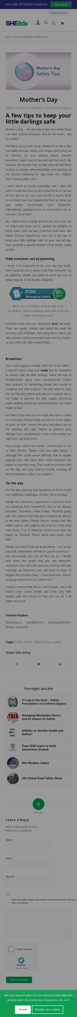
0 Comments (36, 107)
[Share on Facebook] (17, 664)
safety (57, 642)
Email (9, 858)
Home (8, 37)
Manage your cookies (47, 1009)
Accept (23, 1009)
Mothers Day (43, 642)
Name (10, 839)
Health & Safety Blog (23, 37)
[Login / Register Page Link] (36, 23)
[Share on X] (38, 664)
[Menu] (54, 23)
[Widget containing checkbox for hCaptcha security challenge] (21, 956)
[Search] (44, 23)
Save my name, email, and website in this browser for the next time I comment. (44, 901)
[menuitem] (58, 12)
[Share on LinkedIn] (60, 664)
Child (18, 642)
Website (10, 876)
